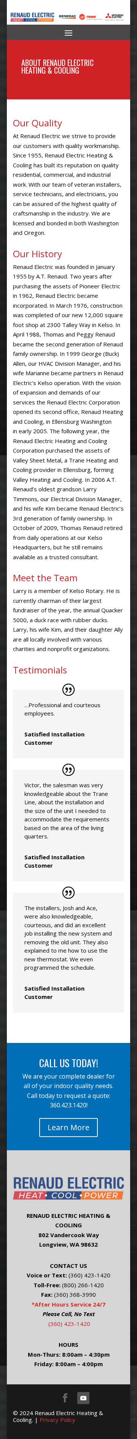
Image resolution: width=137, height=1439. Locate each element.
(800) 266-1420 (83, 1285)
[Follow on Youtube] (83, 1398)
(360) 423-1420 (89, 1275)
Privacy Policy (57, 1419)
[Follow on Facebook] (65, 1398)
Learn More (68, 1127)
